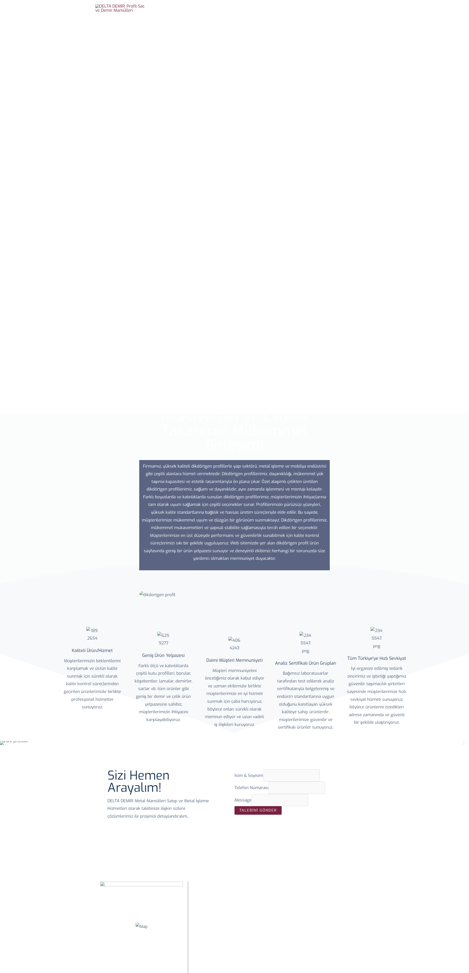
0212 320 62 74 (241, 942)
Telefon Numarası (251, 788)
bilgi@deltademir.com (240, 966)
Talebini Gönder (258, 810)
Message (242, 800)
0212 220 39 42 (240, 950)
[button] (5, 743)
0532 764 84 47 (240, 958)
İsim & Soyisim (248, 775)
